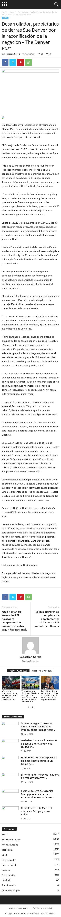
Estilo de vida (8, 875)
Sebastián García (12, 54)
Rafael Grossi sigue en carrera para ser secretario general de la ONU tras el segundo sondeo (49, 695)
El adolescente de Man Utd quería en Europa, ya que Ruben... (36, 811)
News (12, 12)
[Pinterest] (20, 62)
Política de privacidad (42, 908)
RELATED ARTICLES (18, 670)
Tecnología (7, 850)
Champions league (11, 890)
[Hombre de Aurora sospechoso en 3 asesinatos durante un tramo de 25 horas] (10, 762)
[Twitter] (12, 62)
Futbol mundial (9, 885)
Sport (4, 855)
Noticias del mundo (11, 839)
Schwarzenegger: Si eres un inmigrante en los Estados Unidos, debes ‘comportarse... (38, 726)
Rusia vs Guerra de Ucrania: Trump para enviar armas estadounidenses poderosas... (38, 794)
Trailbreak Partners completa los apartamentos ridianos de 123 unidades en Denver (46, 619)
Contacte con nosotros (19, 908)
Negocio (6, 870)
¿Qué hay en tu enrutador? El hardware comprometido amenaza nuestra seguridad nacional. (14, 620)
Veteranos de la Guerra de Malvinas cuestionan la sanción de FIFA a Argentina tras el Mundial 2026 (30, 696)
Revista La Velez (48, 913)
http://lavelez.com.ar (30, 661)
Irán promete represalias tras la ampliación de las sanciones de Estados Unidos (9, 695)
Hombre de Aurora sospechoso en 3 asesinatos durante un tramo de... (39, 761)
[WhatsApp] (28, 62)
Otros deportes (9, 860)
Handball (6, 880)
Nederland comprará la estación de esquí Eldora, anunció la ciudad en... (39, 743)
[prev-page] (28, 707)
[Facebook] (5, 62)
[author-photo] (30, 645)
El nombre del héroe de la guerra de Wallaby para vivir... (40, 776)
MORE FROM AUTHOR (42, 670)
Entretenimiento (9, 865)
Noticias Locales (10, 844)
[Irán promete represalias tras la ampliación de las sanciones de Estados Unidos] (11, 682)
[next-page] (32, 707)
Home (4, 12)
